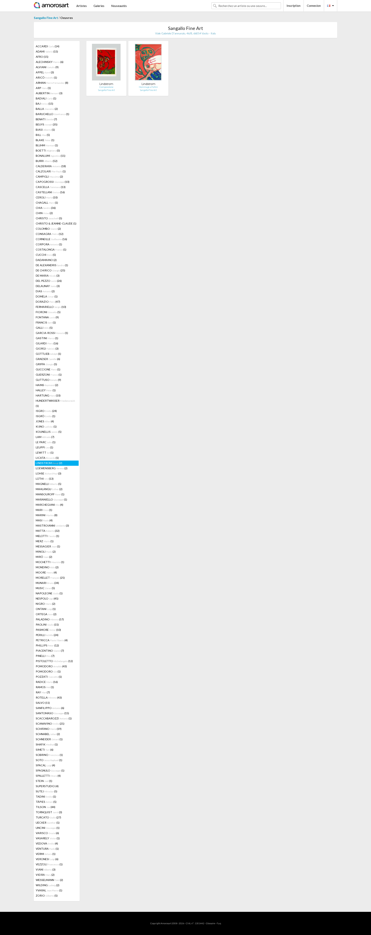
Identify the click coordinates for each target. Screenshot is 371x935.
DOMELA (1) (47, 296)
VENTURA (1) (47, 848)
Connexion (314, 5)
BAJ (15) (44, 103)
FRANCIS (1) (46, 322)
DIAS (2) (45, 291)
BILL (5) (43, 134)
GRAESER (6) (48, 359)
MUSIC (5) (45, 588)
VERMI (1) (45, 853)
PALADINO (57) (50, 619)
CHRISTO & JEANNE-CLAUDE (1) (56, 223)
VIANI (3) (45, 869)
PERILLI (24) (47, 635)
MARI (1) (44, 510)
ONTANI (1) (46, 609)
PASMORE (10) (48, 629)
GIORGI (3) (47, 348)
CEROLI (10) (47, 197)
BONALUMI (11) (50, 155)
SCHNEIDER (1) (49, 739)
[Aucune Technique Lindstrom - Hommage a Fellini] (148, 63)
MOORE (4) (46, 572)
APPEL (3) (45, 72)
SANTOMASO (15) (52, 713)
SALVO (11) (43, 702)
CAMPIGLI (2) (49, 176)
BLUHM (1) (47, 145)
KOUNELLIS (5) (48, 431)
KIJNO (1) (46, 426)
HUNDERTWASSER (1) (55, 403)
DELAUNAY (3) (48, 286)
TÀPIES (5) (46, 801)
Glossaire (210, 923)
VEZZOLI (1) (49, 864)
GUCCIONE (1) (48, 369)
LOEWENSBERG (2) (51, 468)
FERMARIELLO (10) (51, 306)
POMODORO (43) (51, 666)
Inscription (293, 5)
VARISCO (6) (47, 833)
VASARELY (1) (48, 838)
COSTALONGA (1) (51, 249)
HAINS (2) (47, 385)
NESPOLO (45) (47, 598)
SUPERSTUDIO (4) (47, 786)
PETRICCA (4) (52, 640)
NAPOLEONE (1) (49, 593)
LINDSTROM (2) (49, 463)
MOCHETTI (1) (50, 562)
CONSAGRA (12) (49, 233)
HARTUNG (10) (48, 395)
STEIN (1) (44, 781)
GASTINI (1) (47, 338)
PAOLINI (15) (47, 624)
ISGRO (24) (46, 410)
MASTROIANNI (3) (52, 525)
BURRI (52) (46, 161)
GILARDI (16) (47, 343)
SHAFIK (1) (47, 744)
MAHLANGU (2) (49, 489)
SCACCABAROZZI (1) (54, 718)
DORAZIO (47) (48, 301)
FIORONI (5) (48, 312)
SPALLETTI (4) (48, 775)
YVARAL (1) (49, 890)
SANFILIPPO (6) (50, 708)
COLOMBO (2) (48, 228)
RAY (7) (43, 692)
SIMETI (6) (44, 749)
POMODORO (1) (48, 671)
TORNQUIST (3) (49, 812)
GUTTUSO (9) (48, 379)
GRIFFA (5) (46, 364)
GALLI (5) (44, 327)
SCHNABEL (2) (48, 734)
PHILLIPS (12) (47, 645)
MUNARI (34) (47, 582)
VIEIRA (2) (45, 874)
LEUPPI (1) (44, 447)
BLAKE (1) (45, 140)
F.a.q (219, 923)
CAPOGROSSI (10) (52, 181)
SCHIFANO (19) (48, 728)
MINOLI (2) (46, 551)
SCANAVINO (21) (50, 723)
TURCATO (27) (48, 817)
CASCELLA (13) (51, 187)
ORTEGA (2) (46, 614)
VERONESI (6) (47, 859)
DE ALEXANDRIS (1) (52, 265)
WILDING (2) (47, 885)
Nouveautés (119, 6)
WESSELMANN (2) (49, 880)
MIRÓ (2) (44, 556)
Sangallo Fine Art (46, 17)
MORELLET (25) (50, 577)
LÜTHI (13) (45, 478)
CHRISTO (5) (49, 218)
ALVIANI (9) (47, 67)
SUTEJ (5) (46, 791)
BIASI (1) (45, 129)
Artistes (81, 6)
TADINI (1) (46, 796)
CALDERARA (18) (51, 166)
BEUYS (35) (46, 124)
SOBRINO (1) (49, 754)
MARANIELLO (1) (51, 499)
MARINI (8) (46, 515)
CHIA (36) (46, 207)
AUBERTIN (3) (49, 93)
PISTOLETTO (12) (54, 661)
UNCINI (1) (48, 827)
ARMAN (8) (52, 82)
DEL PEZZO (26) (49, 280)
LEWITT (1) (45, 452)
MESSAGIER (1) (48, 546)
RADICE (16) (47, 681)
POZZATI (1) (49, 676)
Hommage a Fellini (148, 87)
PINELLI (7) (45, 655)
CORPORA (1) (49, 244)
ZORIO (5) (47, 895)
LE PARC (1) (45, 442)
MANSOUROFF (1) (50, 494)
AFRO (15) (42, 56)
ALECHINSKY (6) (49, 62)
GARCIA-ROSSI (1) (52, 333)
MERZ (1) (45, 541)
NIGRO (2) (45, 603)
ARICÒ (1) (46, 77)
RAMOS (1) (45, 687)
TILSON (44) (45, 807)
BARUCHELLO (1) (52, 114)
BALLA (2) (47, 108)
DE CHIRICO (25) (50, 270)
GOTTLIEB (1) (48, 353)
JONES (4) (45, 421)
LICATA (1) (47, 457)
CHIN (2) (44, 213)
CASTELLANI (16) (50, 192)
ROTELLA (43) (49, 697)
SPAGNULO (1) (50, 770)
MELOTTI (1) (47, 536)
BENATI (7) (46, 119)
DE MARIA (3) (48, 275)
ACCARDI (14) (47, 46)
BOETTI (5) (48, 150)
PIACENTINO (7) (50, 650)
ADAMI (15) (47, 51)
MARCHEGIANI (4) (49, 504)
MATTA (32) (48, 530)
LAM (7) (45, 437)
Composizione (106, 87)
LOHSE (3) (48, 473)
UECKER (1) (48, 822)
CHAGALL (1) (47, 202)
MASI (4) (44, 520)
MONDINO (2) (47, 567)
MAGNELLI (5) (48, 483)
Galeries (99, 6)
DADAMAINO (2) (46, 260)
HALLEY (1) (46, 390)
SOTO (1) (49, 760)
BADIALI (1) (46, 98)
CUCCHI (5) (46, 254)
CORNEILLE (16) (51, 239)
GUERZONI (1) (49, 374)
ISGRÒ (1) (45, 416)
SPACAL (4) (45, 765)
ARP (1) (43, 88)
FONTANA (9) (47, 317)
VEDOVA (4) (47, 843)
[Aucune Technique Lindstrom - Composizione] (106, 63)
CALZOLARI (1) (51, 171)
